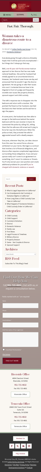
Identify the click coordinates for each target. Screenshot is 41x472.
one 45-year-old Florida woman (18, 68)
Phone (4, 310)
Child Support (12, 218)
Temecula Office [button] (20, 426)
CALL (35, 15)
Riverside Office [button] (20, 394)
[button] (7, 14)
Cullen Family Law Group (21, 49)
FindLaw (29, 467)
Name (4, 301)
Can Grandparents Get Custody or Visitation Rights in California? (19, 194)
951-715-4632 (14, 285)
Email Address (7, 320)
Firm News (11, 231)
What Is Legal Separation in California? (21, 190)
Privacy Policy (24, 465)
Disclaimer (6, 354)
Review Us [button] (20, 438)
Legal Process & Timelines (17, 234)
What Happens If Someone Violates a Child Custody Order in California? (20, 205)
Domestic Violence (14, 52)
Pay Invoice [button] (20, 454)
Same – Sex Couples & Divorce (18, 242)
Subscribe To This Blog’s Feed (16, 263)
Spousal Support (13, 245)
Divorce (10, 223)
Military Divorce (13, 237)
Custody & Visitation (14, 221)
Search (31, 179)
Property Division (13, 239)
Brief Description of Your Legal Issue (13, 330)
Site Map (16, 465)
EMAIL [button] (21, 15)
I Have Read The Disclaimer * (14, 350)
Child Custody (12, 216)
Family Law (11, 229)
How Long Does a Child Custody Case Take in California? (21, 199)
